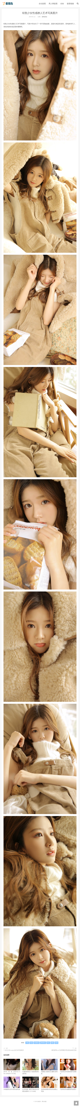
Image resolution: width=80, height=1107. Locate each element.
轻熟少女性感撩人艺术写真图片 (40, 13)
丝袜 (62, 4)
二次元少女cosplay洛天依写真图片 (14, 1050)
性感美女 (36, 1042)
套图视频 (70, 4)
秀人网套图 (53, 4)
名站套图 (42, 4)
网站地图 (44, 1101)
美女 (48, 1042)
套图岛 (7, 3)
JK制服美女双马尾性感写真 (12, 1089)
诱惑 (52, 1042)
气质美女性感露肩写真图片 (68, 1089)
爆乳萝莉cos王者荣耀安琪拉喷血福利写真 (64, 1050)
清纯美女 (44, 16)
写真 (27, 1042)
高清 (56, 1042)
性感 (31, 1042)
